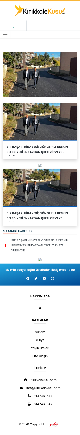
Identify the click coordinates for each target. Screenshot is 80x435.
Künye (40, 340)
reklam (40, 332)
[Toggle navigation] (5, 34)
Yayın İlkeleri (40, 348)
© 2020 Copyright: (33, 424)
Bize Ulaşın (40, 356)
